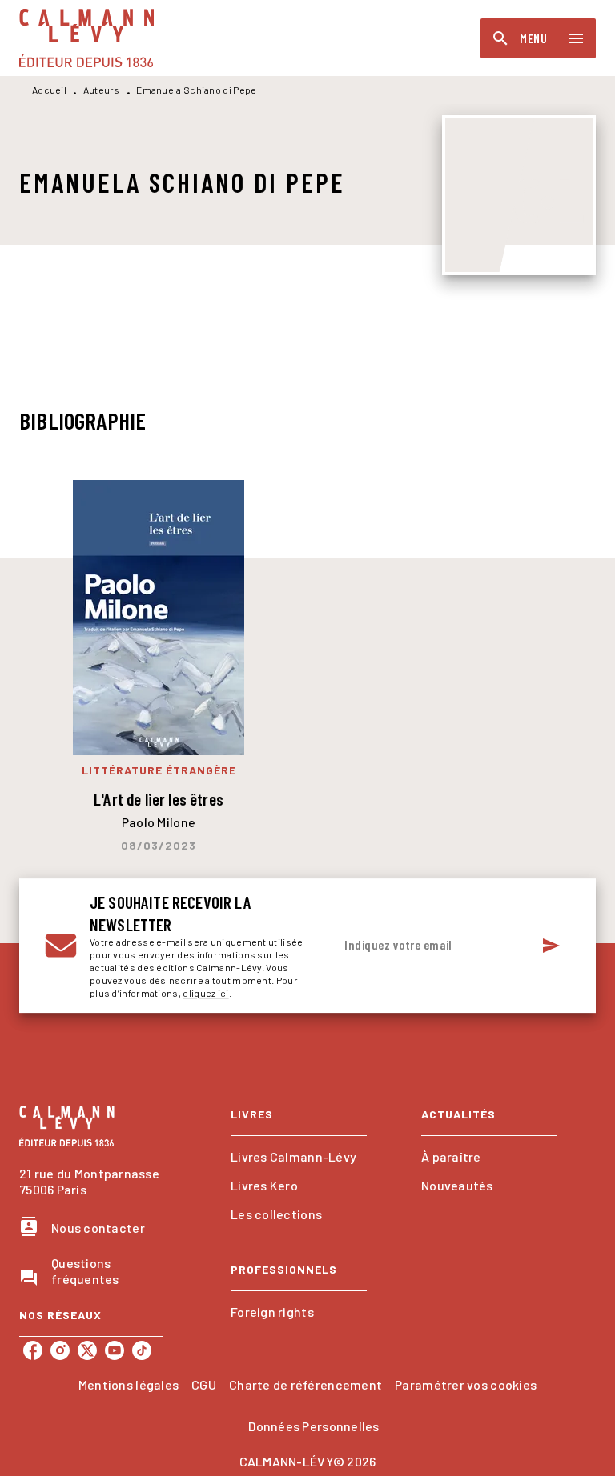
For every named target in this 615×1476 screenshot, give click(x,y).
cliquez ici (205, 992)
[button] (299, 1156)
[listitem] (32, 1350)
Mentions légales (128, 1384)
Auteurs (101, 89)
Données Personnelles (313, 1426)
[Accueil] (86, 38)
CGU (203, 1384)
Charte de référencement (305, 1384)
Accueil (49, 89)
